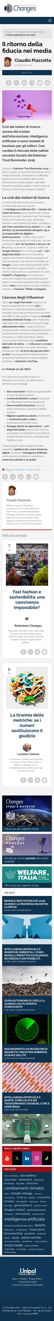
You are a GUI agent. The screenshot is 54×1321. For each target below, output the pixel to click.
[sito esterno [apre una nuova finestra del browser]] (27, 1271)
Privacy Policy (35, 1279)
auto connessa (11, 1176)
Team (14, 1279)
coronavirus (9, 1198)
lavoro (40, 1225)
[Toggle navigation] (50, 20)
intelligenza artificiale (24, 1219)
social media (32, 469)
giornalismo (17, 469)
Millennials (9, 1230)
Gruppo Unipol (14, 1209)
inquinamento (38, 1214)
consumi (37, 1194)
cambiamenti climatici (24, 1188)
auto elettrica (28, 1175)
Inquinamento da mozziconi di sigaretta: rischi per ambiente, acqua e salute (26, 1052)
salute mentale (31, 1237)
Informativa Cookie (28, 1282)
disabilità (31, 1198)
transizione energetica (36, 1249)
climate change (21, 1193)
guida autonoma (36, 1209)
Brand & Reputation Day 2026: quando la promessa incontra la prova (26, 904)
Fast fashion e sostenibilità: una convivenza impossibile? (27, 599)
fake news (33, 1201)
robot (7, 1238)
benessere (25, 1179)
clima (6, 1194)
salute (15, 1237)
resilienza (41, 1234)
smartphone (27, 1241)
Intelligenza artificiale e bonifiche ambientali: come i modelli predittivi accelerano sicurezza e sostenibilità (26, 954)
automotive (10, 1179)
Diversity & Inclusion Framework (28, 1285)
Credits (23, 1279)
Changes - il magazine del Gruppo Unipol (24, 32)
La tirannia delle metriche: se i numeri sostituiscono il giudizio (27, 725)
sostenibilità (9, 1249)
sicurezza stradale (12, 1241)
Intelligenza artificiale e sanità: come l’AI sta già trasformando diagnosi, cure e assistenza (27, 1102)
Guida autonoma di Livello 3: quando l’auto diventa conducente (24, 1003)
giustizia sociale (40, 1206)
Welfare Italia (10, 1252)
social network (31, 1245)
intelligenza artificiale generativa (18, 1226)
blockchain (32, 1183)
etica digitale (21, 1201)
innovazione (22, 1213)
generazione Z (23, 1205)
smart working (41, 1241)
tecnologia (21, 1249)
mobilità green (21, 1230)
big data (20, 1183)
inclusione (8, 1214)
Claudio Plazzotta (33, 60)
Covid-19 (21, 1197)
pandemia (29, 1233)
